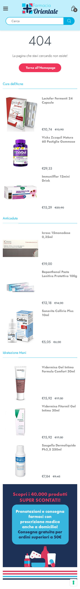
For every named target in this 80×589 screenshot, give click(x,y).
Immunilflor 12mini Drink (56, 178)
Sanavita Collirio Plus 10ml (57, 313)
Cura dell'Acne (13, 83)
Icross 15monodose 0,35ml (56, 235)
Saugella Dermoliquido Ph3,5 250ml (59, 447)
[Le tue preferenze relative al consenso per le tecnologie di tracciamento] (73, 582)
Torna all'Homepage (40, 67)
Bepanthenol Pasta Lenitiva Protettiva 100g (59, 274)
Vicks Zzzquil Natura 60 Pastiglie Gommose (58, 139)
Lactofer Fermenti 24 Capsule (57, 100)
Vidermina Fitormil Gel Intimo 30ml (59, 408)
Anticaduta (10, 218)
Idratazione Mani (14, 352)
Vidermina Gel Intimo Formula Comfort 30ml (58, 369)
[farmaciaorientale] (40, 8)
